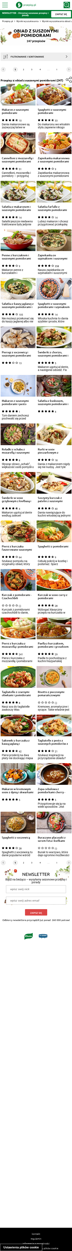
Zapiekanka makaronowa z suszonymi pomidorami (53, 160)
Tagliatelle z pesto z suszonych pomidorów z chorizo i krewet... (53, 742)
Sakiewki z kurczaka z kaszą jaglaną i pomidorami (16, 742)
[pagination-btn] (68, 69)
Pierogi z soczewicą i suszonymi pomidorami (16, 354)
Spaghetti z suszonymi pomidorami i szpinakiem (54, 305)
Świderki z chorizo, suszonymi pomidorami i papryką (53, 354)
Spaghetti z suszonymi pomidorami (52, 111)
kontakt (36, 1233)
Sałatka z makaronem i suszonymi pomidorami (16, 208)
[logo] (26, 5)
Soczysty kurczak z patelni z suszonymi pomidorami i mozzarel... (53, 499)
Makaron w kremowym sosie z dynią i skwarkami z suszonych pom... (17, 790)
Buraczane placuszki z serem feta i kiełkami (52, 839)
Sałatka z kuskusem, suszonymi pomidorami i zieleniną (53, 402)
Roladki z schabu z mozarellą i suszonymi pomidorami (16, 451)
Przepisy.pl (7, 21)
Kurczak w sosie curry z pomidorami (52, 596)
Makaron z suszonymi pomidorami (15, 111)
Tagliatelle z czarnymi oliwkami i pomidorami (16, 693)
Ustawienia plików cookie (21, 1247)
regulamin (36, 1238)
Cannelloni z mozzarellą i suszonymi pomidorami (17, 160)
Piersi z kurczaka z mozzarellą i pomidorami (17, 645)
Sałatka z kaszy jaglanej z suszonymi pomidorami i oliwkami (18, 305)
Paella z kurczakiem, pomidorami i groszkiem (53, 645)
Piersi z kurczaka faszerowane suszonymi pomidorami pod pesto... (17, 548)
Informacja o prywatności (36, 1243)
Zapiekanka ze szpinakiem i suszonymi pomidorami (52, 257)
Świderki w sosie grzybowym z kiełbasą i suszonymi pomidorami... (17, 499)
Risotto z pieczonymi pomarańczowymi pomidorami (51, 693)
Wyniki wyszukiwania (27, 21)
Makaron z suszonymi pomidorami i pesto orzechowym (15, 402)
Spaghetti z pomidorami (53, 546)
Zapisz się (36, 913)
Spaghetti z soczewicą (16, 837)
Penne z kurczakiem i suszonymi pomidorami (16, 257)
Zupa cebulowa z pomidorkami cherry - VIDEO (51, 790)
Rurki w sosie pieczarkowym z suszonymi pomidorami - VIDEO (53, 451)
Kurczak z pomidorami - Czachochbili (17, 596)
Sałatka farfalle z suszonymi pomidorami (52, 208)
